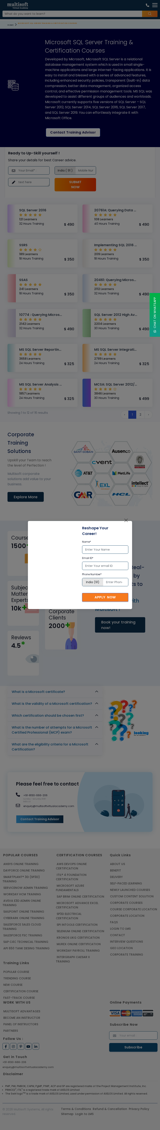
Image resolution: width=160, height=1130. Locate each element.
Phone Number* (92, 574)
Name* (86, 542)
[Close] (126, 520)
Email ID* (87, 558)
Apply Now (105, 597)
